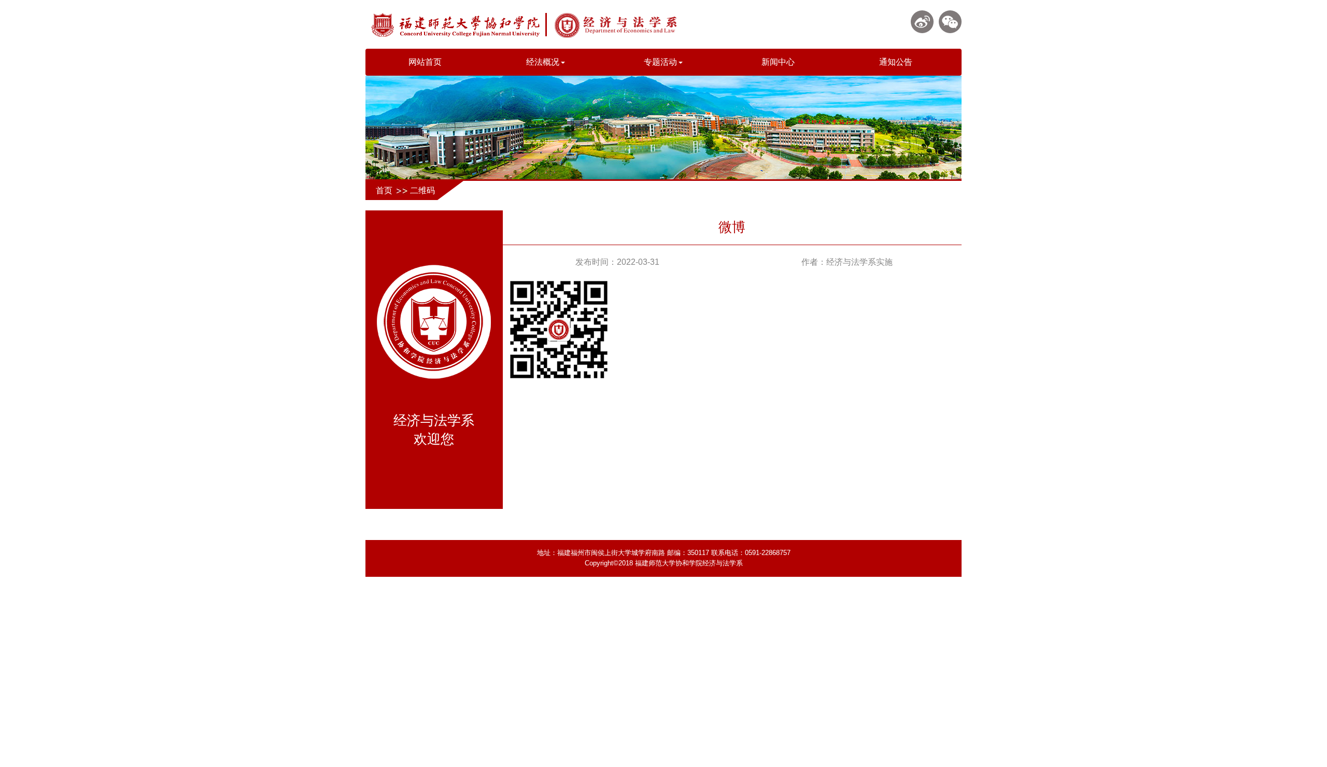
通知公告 (895, 62)
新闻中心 (778, 62)
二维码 (422, 190)
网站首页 (425, 62)
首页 (384, 190)
